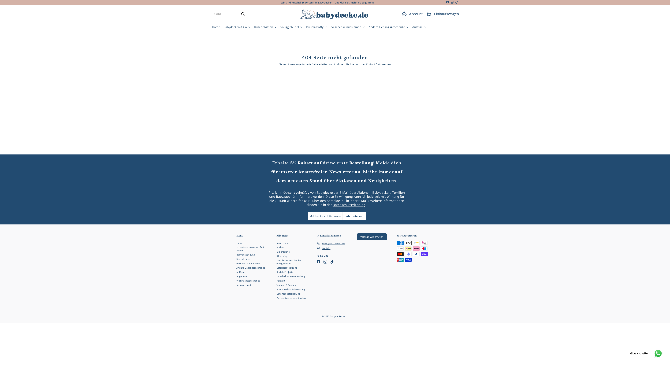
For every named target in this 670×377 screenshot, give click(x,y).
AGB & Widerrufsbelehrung (291, 289)
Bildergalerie (283, 251)
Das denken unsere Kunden (291, 298)
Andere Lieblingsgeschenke (250, 267)
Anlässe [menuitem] (417, 27)
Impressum (283, 243)
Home (239, 243)
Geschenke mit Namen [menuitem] (346, 27)
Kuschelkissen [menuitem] (263, 27)
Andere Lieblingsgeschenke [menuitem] (387, 27)
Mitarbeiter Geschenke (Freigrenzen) (289, 262)
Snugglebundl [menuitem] (289, 27)
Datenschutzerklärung (349, 205)
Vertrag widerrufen (372, 236)
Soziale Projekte (285, 272)
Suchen (280, 247)
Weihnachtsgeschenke (248, 280)
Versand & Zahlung (286, 285)
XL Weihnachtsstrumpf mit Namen (250, 249)
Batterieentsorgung (287, 267)
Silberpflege (283, 256)
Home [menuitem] (216, 27)
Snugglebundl (243, 259)
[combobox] (229, 14)
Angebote (241, 276)
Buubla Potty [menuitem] (314, 27)
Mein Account (243, 285)
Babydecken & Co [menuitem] (235, 27)
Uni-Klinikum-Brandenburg (291, 276)
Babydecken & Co (245, 254)
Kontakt (281, 280)
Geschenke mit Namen (248, 263)
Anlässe (240, 272)
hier (352, 64)
